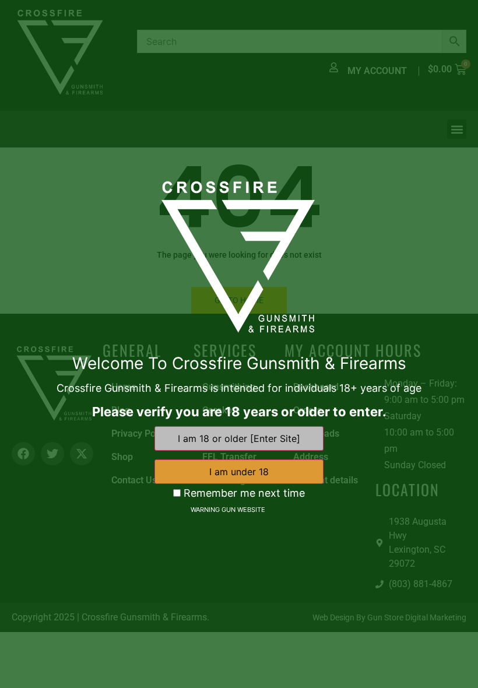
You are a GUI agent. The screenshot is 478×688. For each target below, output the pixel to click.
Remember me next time (243, 493)
